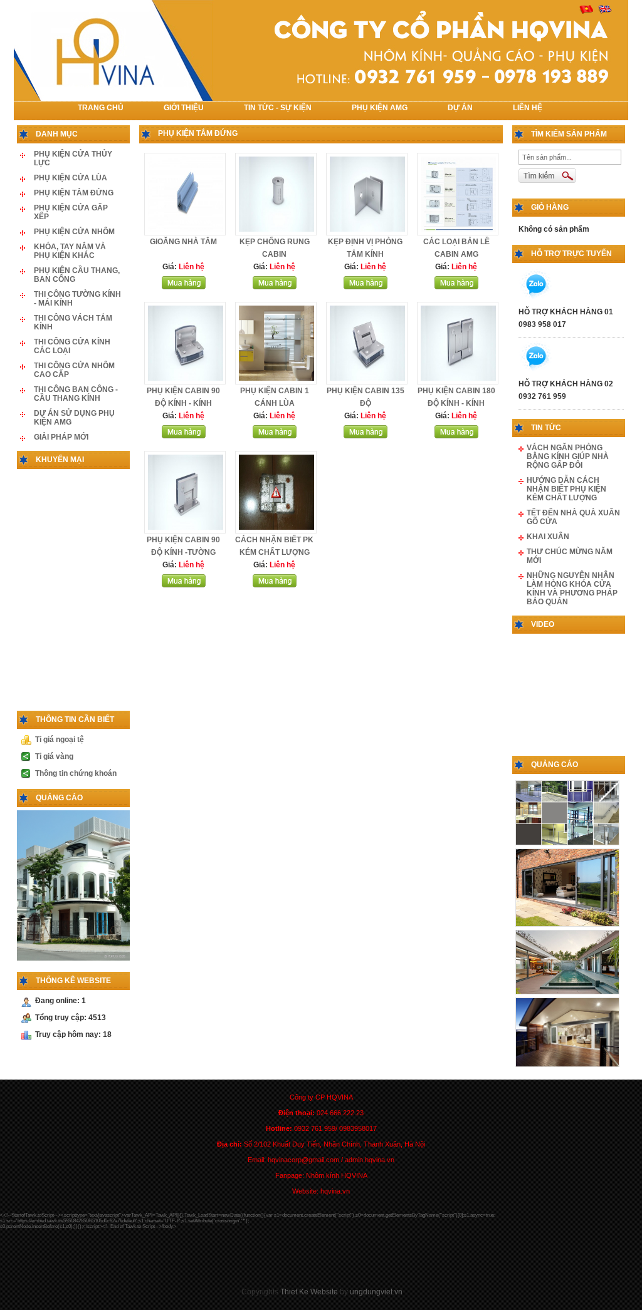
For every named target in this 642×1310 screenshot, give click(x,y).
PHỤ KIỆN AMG (380, 107)
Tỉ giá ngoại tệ (59, 739)
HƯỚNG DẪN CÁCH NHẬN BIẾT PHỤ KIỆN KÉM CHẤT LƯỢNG (566, 489)
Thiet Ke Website (309, 1291)
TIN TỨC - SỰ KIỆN (278, 107)
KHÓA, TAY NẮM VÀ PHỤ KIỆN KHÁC (70, 251)
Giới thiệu (184, 107)
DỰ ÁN (460, 107)
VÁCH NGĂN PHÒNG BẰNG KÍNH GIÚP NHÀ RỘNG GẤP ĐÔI (568, 456)
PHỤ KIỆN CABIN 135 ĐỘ (96, 700)
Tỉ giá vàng (54, 756)
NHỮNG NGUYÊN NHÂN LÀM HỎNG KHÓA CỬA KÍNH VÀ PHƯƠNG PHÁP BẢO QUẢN (572, 588)
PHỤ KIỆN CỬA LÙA (70, 177)
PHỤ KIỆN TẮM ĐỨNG (73, 192)
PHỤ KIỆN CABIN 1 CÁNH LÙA (97, 640)
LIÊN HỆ (527, 107)
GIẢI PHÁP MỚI (61, 437)
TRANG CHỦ (101, 107)
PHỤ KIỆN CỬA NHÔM (74, 231)
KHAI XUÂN (548, 536)
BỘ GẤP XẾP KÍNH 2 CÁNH (95, 504)
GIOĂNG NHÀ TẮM (183, 241)
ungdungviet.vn (376, 1291)
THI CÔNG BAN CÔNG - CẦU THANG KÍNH (76, 394)
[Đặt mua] (184, 286)
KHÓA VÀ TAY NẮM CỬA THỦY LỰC (95, 574)
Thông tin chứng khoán (76, 773)
